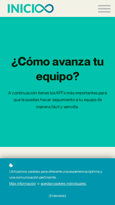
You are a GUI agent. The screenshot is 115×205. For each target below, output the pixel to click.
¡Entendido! (57, 196)
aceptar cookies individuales (63, 183)
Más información (22, 183)
